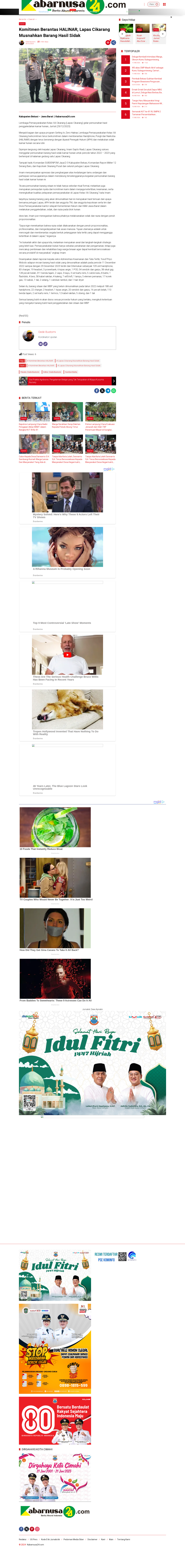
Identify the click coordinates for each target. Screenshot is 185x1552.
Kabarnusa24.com (35, 1544)
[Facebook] (96, 390)
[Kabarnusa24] (73, 4)
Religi (123, 30)
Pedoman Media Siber (74, 1539)
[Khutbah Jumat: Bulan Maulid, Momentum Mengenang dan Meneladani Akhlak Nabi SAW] (159, 28)
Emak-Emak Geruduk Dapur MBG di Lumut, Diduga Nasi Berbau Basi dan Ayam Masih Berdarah (147, 91)
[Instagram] (37, 1529)
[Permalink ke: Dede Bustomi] (22, 42)
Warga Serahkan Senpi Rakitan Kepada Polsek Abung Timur (66, 425)
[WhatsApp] (113, 390)
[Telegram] (108, 390)
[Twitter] (102, 390)
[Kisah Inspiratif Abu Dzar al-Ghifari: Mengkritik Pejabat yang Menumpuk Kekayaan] (142, 28)
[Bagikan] (113, 42)
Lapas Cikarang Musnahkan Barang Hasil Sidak (78, 361)
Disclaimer (92, 1539)
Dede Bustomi (31, 42)
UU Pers (33, 1539)
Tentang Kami (123, 1539)
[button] (157, 4)
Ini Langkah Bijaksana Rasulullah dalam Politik (125, 38)
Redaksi (22, 1539)
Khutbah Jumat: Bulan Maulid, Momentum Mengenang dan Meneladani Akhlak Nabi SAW (158, 38)
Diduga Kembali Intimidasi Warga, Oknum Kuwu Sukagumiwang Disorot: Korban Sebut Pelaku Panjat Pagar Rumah (147, 58)
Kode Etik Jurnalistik (50, 1539)
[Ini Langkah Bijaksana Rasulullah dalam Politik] (126, 28)
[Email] (40, 344)
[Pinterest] (32, 1529)
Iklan (111, 1539)
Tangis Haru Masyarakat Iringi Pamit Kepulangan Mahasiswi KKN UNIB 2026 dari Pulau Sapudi (147, 102)
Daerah (22, 24)
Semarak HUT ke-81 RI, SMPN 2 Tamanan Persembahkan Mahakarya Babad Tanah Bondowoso (146, 113)
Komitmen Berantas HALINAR (41, 361)
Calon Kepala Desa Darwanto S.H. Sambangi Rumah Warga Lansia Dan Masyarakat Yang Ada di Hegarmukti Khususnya (34, 459)
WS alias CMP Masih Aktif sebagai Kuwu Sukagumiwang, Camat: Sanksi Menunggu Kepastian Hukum (147, 69)
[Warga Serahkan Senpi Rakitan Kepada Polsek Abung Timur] (67, 411)
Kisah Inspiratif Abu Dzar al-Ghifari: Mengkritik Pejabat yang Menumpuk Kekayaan (142, 38)
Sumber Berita (71, 372)
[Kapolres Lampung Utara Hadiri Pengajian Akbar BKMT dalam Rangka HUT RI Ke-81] (34, 411)
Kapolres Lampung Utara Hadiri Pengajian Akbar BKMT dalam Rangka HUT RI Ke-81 (33, 427)
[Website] (45, 344)
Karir (103, 1539)
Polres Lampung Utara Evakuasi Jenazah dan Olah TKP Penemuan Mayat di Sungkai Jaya (100, 427)
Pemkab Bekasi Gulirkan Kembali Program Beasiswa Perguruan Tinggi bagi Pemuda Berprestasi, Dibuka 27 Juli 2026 (147, 80)
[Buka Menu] (164, 4)
